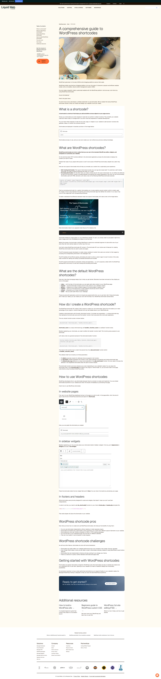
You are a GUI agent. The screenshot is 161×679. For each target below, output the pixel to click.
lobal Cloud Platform (56, 655)
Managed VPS (39, 649)
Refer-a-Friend (84, 647)
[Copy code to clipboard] (122, 232)
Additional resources (41, 43)
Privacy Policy (54, 651)
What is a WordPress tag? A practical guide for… (56, 635)
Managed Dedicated (41, 645)
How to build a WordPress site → (66, 606)
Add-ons (38, 659)
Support (108, 3)
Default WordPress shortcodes (40, 34)
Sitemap (67, 651)
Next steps (38, 42)
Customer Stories (54, 653)
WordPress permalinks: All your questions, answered (79, 635)
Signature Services (40, 657)
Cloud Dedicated (40, 647)
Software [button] (88, 7)
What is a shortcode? (41, 29)
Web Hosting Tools (70, 649)
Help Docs (68, 645)
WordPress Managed (41, 651)
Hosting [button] (69, 7)
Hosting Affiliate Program (86, 645)
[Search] (157, 7)
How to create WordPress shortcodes (42, 37)
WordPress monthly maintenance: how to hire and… (104, 635)
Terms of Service (54, 649)
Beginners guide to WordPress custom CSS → (92, 608)
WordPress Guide (62, 24)
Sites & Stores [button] (78, 7)
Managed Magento (40, 653)
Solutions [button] (61, 7)
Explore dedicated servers (95, 3)
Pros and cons (39, 40)
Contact (114, 3)
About (52, 647)
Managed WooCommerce (42, 655)
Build (68, 24)
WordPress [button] (97, 7)
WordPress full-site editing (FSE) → (112, 606)
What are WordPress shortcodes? (41, 31)
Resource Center (69, 647)
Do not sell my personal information (97, 676)
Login (120, 3)
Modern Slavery (84, 676)
